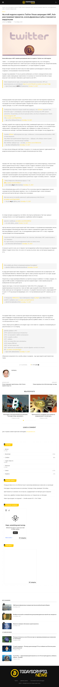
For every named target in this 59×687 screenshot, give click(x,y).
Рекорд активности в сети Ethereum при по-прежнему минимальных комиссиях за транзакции (28, 485)
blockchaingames (8, 116)
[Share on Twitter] (35, 365)
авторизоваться (30, 431)
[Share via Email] (38, 365)
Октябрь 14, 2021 (27, 120)
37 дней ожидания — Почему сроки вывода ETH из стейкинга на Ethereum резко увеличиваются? (34, 647)
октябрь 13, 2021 (26, 302)
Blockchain (30, 454)
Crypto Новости (9, 461)
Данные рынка (24, 680)
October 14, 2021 (23, 223)
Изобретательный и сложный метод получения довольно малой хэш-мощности (34, 614)
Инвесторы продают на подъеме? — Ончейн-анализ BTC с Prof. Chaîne (22, 498)
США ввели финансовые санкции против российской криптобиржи (31, 605)
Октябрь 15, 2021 (25, 145)
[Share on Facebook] (33, 365)
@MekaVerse (15, 298)
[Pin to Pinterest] (36, 365)
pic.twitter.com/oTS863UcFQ (33, 143)
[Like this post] (32, 365)
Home (3, 7)
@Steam (40, 109)
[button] (4, 407)
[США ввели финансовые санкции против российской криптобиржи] (7, 607)
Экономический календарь (37, 680)
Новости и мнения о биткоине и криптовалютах (26, 623)
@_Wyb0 (36, 298)
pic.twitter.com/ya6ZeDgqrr (14, 349)
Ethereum (7, 465)
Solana (30, 470)
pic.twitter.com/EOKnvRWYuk (23, 221)
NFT (15, 116)
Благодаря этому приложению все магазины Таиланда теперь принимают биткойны (26, 488)
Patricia (9, 22)
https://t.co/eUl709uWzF (29, 84)
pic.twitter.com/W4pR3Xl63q (13, 118)
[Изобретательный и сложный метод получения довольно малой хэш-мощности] (7, 617)
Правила (30, 474)
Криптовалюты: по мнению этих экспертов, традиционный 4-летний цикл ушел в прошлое (27, 491)
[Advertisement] (30, 93)
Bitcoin (7, 449)
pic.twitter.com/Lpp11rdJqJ (43, 84)
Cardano (30, 457)
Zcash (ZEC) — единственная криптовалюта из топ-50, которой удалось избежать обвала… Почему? (35, 656)
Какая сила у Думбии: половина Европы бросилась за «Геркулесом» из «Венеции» (25, 495)
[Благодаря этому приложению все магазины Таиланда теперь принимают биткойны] (15, 403)
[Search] (56, 2)
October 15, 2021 (33, 86)
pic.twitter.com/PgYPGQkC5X (26, 300)
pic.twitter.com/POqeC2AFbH (12, 199)
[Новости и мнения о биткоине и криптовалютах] (7, 626)
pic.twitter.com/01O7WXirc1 (13, 183)
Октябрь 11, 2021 (25, 352)
